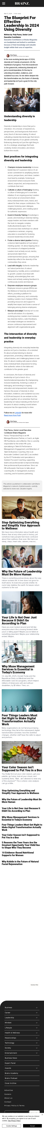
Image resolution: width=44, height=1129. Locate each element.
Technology (9, 914)
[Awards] (37, 939)
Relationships (10, 909)
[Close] (41, 1115)
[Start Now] (22, 531)
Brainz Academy (11, 945)
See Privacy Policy (14, 1121)
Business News (11, 930)
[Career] (37, 884)
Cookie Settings (11, 1126)
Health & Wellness (12, 904)
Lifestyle (8, 899)
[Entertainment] (37, 924)
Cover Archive (10, 955)
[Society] (37, 919)
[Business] (37, 879)
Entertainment (11, 925)
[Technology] (37, 914)
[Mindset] (37, 894)
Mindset (8, 894)
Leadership (9, 889)
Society (8, 920)
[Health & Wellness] (37, 904)
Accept (32, 1126)
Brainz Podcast (11, 950)
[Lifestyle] (37, 899)
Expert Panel (10, 935)
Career (7, 884)
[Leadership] (37, 889)
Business (8, 879)
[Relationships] (37, 909)
